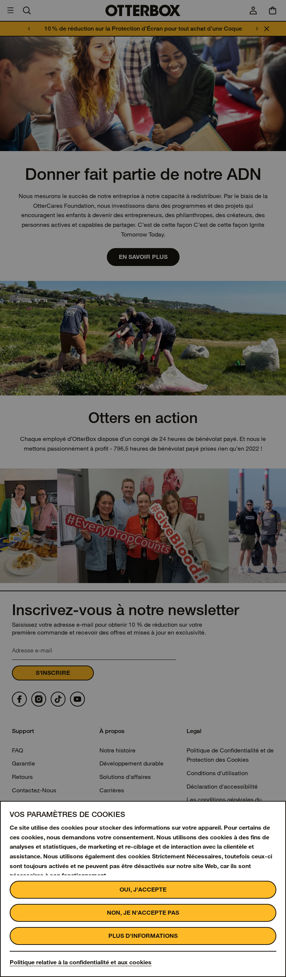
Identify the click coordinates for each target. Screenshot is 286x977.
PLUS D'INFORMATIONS (143, 935)
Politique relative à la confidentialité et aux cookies (81, 962)
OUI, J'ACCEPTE (143, 889)
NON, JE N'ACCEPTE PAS (143, 912)
